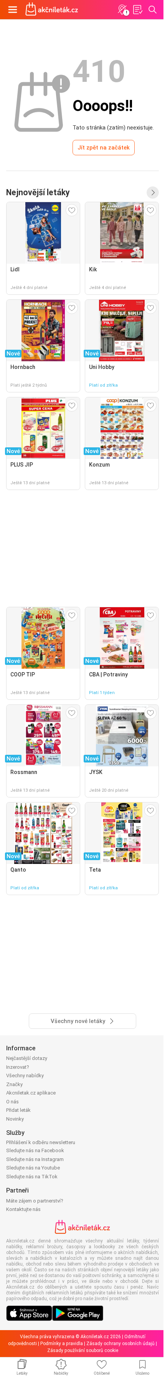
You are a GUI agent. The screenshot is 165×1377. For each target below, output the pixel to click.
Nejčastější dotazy (26, 1058)
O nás (12, 1102)
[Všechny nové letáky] (153, 192)
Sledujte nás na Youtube (33, 1168)
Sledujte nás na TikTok (32, 1176)
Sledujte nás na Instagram (35, 1159)
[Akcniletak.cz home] (51, 9)
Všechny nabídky (25, 1075)
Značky (14, 1084)
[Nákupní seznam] (137, 9)
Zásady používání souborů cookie (82, 1350)
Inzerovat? (17, 1067)
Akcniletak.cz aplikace (31, 1093)
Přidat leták (18, 1110)
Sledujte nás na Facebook (35, 1150)
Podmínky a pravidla (61, 1343)
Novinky (15, 1119)
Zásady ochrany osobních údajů (120, 1343)
